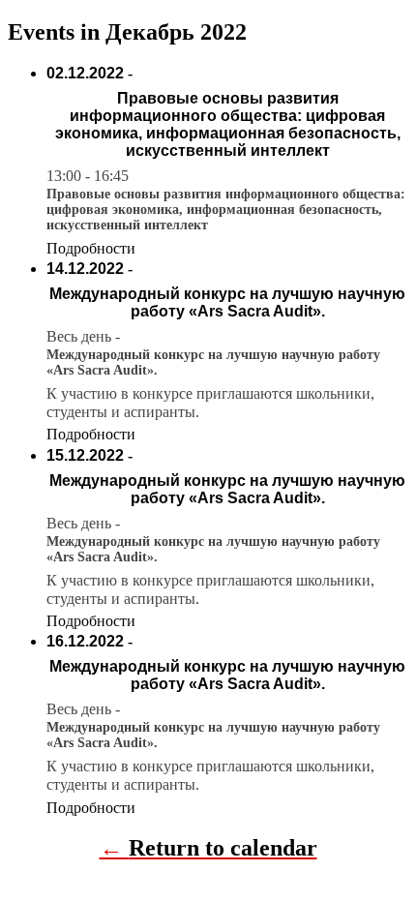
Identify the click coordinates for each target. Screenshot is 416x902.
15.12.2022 (85, 455)
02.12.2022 (85, 73)
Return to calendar (223, 847)
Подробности (90, 248)
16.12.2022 (85, 641)
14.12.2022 (85, 268)
